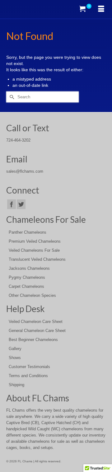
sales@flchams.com (24, 171)
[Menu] (101, 9)
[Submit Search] (11, 96)
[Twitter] (21, 204)
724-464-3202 (18, 140)
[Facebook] (11, 204)
